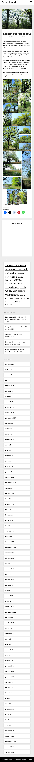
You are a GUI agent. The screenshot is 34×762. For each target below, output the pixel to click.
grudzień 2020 (9, 730)
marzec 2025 (9, 455)
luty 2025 (8, 461)
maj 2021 (8, 704)
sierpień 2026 (9, 364)
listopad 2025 (9, 412)
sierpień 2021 (9, 687)
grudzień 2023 (9, 536)
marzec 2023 (9, 585)
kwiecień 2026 (9, 385)
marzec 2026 (9, 391)
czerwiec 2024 (9, 504)
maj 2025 (8, 445)
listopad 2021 (9, 671)
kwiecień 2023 (9, 579)
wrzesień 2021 (9, 682)
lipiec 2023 (8, 563)
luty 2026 (8, 396)
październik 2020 (10, 741)
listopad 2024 (9, 477)
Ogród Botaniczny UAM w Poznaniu (14, 280)
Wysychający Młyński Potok (13, 334)
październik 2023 (10, 547)
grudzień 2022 (9, 601)
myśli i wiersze (19, 273)
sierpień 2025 (9, 428)
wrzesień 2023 (9, 553)
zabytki (16, 301)
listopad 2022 (9, 606)
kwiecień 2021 (9, 709)
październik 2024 (10, 482)
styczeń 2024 (9, 531)
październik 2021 (10, 677)
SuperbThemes (27, 759)
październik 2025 (10, 418)
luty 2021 (8, 720)
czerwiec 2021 (9, 698)
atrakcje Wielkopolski (15, 265)
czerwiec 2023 (9, 569)
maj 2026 (8, 380)
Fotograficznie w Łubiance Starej (15, 327)
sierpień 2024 (9, 493)
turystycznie (19, 287)
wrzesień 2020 (9, 747)
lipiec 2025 (8, 434)
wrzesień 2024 (9, 488)
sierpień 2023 (9, 558)
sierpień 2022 (9, 623)
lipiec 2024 (8, 499)
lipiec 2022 (8, 628)
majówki (9, 273)
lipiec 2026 (8, 369)
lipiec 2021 (8, 693)
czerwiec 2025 (9, 439)
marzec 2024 (9, 520)
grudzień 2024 (9, 472)
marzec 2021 (9, 714)
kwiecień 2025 (9, 450)
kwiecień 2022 (9, 644)
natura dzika (11, 276)
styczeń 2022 (9, 660)
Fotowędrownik (9, 2)
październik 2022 (10, 612)
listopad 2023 (9, 542)
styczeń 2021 (9, 725)
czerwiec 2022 (9, 633)
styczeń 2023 (9, 596)
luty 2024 (8, 526)
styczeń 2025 (9, 466)
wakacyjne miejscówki (15, 291)
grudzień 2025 (9, 407)
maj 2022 (8, 639)
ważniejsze (11, 294)
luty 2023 (8, 590)
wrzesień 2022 (9, 617)
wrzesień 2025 (9, 423)
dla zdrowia (21, 269)
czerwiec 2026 (9, 375)
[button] (7, 85)
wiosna (21, 294)
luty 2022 (8, 655)
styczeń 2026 (9, 402)
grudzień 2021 (9, 666)
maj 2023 (8, 574)
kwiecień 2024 (9, 515)
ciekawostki (10, 270)
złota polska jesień (25, 302)
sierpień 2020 (9, 752)
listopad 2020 (9, 736)
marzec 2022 (9, 650)
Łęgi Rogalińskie (9, 304)
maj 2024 (8, 509)
